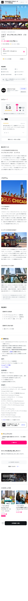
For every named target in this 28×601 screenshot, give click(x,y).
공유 (22, 6)
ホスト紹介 (23, 88)
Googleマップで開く (6, 365)
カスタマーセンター (14, 462)
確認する (15, 442)
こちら (10, 351)
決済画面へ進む (16, 523)
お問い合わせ (23, 91)
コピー (18, 466)
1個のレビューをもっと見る (14, 139)
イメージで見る (4, 367)
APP (21, 2)
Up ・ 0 (7, 132)
